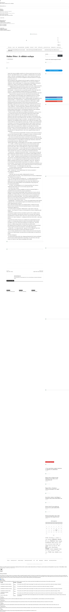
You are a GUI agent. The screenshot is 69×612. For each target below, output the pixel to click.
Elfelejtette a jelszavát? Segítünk (6, 11)
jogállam (60, 542)
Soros (56, 550)
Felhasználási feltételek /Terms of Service (7, 13)
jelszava (1, 9)
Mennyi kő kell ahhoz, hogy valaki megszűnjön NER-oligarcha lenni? (52, 516)
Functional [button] (1, 596)
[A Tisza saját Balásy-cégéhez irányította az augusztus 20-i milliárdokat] (53, 465)
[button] (26, 40)
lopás (57, 544)
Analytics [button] (1, 602)
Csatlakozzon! (59, 99)
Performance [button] (2, 599)
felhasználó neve (3, 20)
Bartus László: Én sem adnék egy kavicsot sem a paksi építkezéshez (16, 50)
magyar (46, 545)
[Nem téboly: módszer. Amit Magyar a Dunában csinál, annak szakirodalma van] (53, 494)
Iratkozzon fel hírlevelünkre (54, 70)
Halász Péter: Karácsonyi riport (11, 291)
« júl (53, 535)
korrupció (54, 544)
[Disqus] (25, 303)
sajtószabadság (53, 550)
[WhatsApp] (14, 65)
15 (58, 528)
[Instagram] (58, 39)
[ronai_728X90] (25, 69)
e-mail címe (2, 17)
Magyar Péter (55, 545)
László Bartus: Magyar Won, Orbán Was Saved (52, 49)
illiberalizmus (56, 542)
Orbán (47, 548)
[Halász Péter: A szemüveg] (25, 287)
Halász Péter (11, 52)
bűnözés (57, 537)
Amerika (46, 537)
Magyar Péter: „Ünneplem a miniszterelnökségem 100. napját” (52, 488)
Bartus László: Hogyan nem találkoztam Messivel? (34, 49)
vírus (46, 553)
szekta (58, 550)
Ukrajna (53, 552)
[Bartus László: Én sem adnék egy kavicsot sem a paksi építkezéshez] (53, 503)
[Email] (18, 65)
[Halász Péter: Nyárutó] (37, 287)
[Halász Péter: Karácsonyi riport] (12, 287)
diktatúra (54, 539)
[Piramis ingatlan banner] (25, 243)
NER (46, 547)
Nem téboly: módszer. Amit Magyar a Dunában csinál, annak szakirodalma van (53, 498)
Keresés (46, 54)
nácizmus (49, 547)
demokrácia (50, 539)
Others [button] (1, 608)
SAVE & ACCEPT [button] (2, 611)
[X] (58, 40)
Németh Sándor (55, 547)
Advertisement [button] (2, 605)
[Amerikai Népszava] (10, 277)
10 (46, 528)
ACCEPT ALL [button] (13, 567)
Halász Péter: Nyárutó (34, 291)
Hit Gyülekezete (48, 542)
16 (61, 528)
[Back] (0, 1)
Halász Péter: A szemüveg (22, 291)
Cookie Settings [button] (2, 567)
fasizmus (52, 540)
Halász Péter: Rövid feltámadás (38, 271)
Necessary (2, 579)
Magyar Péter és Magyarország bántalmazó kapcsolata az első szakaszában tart (51, 478)
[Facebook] (58, 37)
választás (57, 552)
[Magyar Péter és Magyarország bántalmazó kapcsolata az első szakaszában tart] (53, 474)
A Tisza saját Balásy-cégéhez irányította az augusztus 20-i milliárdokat (53, 469)
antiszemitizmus (51, 537)
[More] (23, 65)
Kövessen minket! (59, 97)
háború (53, 542)
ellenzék (59, 539)
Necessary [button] (2, 578)
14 (56, 528)
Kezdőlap (8, 52)
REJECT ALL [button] (8, 567)
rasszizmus (48, 550)
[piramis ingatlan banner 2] (53, 73)
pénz (46, 550)
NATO (59, 545)
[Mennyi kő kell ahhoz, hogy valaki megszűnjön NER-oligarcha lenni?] (53, 513)
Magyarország (51, 545)
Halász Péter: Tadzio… (10, 271)
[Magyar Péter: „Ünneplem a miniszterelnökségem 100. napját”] (53, 485)
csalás (46, 539)
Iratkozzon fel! (59, 101)
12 (51, 528)
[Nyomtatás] (20, 65)
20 (53, 530)
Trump (49, 551)
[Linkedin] (16, 65)
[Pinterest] (12, 65)
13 (53, 528)
